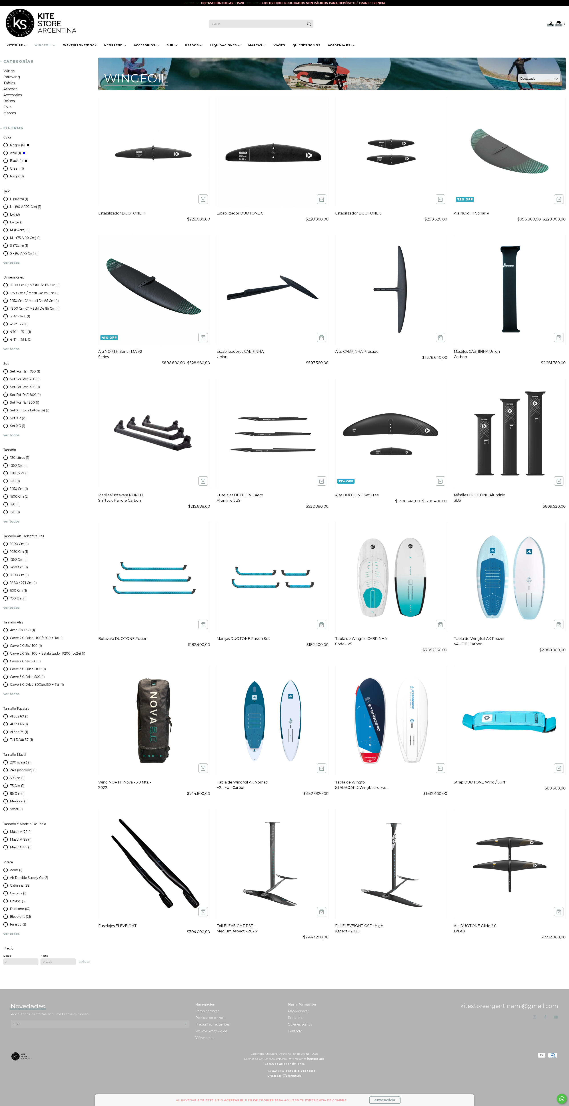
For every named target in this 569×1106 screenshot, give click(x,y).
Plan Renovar (298, 1011)
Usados (192, 45)
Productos (296, 1018)
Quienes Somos (306, 45)
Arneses (10, 89)
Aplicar (84, 961)
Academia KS (339, 45)
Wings (8, 71)
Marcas (255, 45)
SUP (170, 45)
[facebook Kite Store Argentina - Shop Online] (545, 1017)
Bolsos (9, 101)
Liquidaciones (224, 45)
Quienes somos (300, 1024)
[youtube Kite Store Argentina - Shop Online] (556, 1017)
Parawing (11, 77)
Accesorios (145, 45)
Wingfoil (43, 45)
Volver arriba (204, 1038)
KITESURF (15, 45)
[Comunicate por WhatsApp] (562, 1099)
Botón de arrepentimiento (284, 1064)
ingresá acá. (316, 1058)
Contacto (295, 1031)
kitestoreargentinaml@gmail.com (509, 1006)
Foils (7, 107)
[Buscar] (309, 24)
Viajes (279, 45)
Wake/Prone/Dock (80, 45)
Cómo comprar (207, 1011)
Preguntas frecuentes (212, 1024)
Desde (7, 955)
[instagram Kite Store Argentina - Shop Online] (534, 1017)
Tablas (9, 83)
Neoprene (113, 45)
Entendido (384, 1100)
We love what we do (211, 1031)
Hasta (44, 955)
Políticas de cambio (210, 1018)
